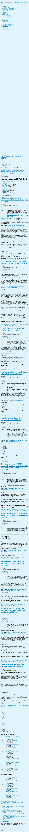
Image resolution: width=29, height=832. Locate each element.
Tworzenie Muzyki (7, 23)
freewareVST (6, 270)
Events (4, 27)
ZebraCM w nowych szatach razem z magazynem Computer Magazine (13, 665)
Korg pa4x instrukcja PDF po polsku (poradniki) (13, 813)
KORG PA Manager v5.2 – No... (13, 736)
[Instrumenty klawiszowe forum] (8, 800)
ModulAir (5, 486)
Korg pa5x (5, 14)
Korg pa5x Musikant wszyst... (12, 769)
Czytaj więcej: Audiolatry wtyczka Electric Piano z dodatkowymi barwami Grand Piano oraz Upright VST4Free (14, 661)
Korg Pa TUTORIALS (8, 16)
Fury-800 (25, 485)
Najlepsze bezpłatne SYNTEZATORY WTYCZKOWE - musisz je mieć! (13, 489)
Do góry (2, 826)
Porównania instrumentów (8, 9)
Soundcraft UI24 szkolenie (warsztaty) (11, 810)
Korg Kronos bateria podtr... (12, 740)
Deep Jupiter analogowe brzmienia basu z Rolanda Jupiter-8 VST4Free (14, 373)
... (3, 718)
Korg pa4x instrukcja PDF (9, 15)
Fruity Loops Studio (7, 25)
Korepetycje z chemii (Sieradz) (9, 815)
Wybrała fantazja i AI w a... (12, 755)
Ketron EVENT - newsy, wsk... (12, 762)
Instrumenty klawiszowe (8, 8)
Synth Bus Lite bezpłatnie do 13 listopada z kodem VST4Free (11, 419)
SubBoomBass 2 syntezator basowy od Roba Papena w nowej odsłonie (14, 352)
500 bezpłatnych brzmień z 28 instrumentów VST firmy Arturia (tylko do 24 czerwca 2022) (14, 200)
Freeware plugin (6, 164)
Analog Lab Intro (4, 218)
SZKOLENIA (6, 7)
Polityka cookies (6, 818)
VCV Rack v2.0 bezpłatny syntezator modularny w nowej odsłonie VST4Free (14, 262)
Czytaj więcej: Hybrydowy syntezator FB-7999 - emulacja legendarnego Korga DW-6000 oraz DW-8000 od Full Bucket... (14, 510)
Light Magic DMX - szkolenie (9, 809)
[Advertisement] (14, 92)
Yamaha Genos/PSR (7, 18)
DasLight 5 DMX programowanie (10, 807)
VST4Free (5, 26)
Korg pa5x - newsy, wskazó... (12, 744)
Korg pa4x (5, 13)
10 (3, 724)
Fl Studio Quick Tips (7, 21)
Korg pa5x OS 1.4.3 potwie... (12, 747)
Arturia (4, 207)
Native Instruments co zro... (12, 788)
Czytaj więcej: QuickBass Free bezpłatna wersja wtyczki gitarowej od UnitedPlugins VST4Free (13, 605)
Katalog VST (6, 19)
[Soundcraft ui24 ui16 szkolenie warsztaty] (14, 803)
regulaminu (21, 824)
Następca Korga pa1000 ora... (12, 765)
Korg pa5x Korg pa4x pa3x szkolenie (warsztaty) (13, 806)
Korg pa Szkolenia (7, 10)
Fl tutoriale (5, 20)
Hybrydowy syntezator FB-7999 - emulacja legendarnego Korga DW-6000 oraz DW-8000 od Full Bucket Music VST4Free (14, 466)
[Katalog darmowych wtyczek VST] (9, 801)
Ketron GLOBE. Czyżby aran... (13, 751)
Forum (4, 12)
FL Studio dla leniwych (8, 24)
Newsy (4, 6)
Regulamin (5, 819)
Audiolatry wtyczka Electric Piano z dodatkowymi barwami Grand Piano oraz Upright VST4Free (13, 610)
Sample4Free (6, 29)
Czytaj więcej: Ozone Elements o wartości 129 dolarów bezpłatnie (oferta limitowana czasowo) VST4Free (12, 558)
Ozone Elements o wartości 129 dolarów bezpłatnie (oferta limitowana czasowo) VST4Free (14, 515)
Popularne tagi (6, 821)
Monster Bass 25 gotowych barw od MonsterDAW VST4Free (13, 329)
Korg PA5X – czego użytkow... (12, 758)
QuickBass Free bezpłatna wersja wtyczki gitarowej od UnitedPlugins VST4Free (13, 563)
